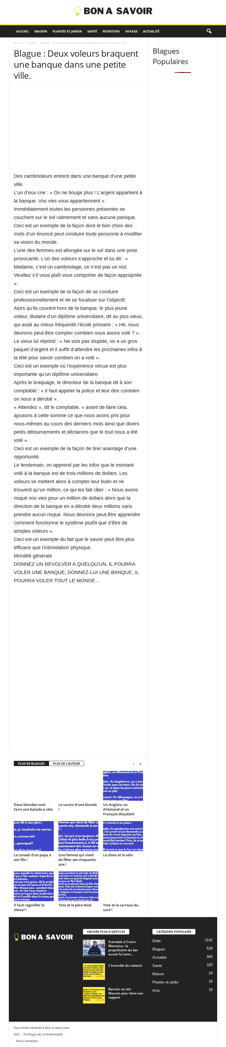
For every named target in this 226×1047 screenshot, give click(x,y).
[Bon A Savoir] (113, 12)
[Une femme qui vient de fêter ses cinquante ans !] (78, 836)
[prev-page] (133, 764)
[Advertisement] (78, 133)
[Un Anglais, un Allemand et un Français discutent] (123, 786)
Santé (92, 31)
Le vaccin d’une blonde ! (77, 807)
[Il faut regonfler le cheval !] (34, 886)
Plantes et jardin (67, 31)
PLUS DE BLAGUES (31, 763)
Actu (156, 990)
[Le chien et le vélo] (123, 836)
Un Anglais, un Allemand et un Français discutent (118, 809)
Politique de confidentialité (43, 1034)
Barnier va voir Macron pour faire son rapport (125, 993)
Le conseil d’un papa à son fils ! (32, 857)
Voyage (131, 31)
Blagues (158, 949)
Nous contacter (27, 1041)
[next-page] (140, 764)
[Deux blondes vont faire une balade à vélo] (34, 786)
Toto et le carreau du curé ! (120, 907)
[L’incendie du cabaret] (94, 971)
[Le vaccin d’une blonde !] (78, 786)
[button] (209, 31)
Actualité (151, 31)
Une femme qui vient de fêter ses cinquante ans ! (77, 859)
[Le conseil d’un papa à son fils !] (34, 836)
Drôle (32, 43)
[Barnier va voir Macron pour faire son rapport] (94, 995)
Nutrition (111, 31)
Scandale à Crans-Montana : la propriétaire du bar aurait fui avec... (123, 947)
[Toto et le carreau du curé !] (123, 886)
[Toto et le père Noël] (78, 886)
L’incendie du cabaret (125, 965)
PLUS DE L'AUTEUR (66, 763)
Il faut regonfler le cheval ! (29, 907)
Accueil (22, 31)
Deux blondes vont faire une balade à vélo (33, 807)
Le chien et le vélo (118, 854)
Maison (40, 31)
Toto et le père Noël (75, 905)
